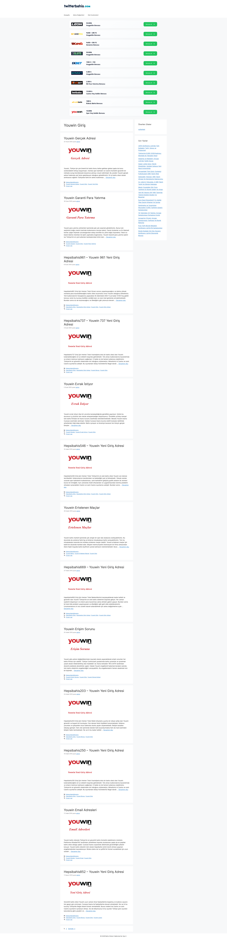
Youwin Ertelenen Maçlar (82, 507)
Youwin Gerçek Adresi (80, 138)
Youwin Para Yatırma (90, 243)
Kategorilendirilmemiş (72, 182)
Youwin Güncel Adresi (94, 677)
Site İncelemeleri (93, 15)
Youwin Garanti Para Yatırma (84, 198)
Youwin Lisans (98, 917)
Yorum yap (69, 186)
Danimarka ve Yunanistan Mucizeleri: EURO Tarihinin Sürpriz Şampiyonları (150, 208)
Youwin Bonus (95, 370)
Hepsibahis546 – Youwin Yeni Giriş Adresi (94, 446)
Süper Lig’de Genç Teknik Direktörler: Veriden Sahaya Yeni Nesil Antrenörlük (149, 166)
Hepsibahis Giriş (71, 307)
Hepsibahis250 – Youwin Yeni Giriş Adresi (94, 750)
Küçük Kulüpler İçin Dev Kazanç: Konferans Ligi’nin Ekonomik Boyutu (149, 233)
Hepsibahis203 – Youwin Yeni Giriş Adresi (94, 691)
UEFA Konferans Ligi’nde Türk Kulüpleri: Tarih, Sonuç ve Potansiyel (148, 148)
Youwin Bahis (70, 553)
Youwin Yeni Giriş (93, 184)
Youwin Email (79, 858)
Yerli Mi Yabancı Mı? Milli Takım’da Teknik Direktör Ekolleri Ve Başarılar (150, 195)
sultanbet (141, 129)
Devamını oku (110, 177)
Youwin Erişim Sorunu (79, 629)
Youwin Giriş (83, 184)
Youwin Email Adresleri (80, 810)
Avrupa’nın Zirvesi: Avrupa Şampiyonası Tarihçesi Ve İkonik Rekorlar (149, 220)
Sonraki (71, 929)
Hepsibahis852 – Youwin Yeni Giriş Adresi (94, 872)
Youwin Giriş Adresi (105, 307)
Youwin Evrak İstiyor (78, 384)
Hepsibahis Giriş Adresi (83, 307)
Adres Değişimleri (78, 15)
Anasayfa (67, 15)
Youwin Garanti (70, 243)
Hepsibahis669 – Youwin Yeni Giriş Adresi (94, 567)
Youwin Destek (70, 432)
